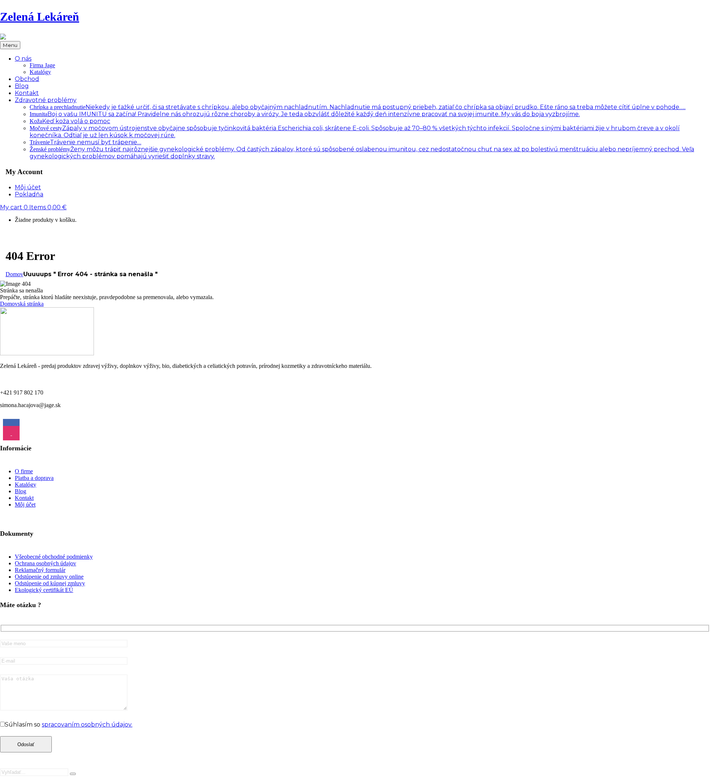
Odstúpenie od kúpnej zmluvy (50, 583)
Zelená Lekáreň (39, 16)
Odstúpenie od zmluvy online (49, 576)
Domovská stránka (22, 304)
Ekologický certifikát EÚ (44, 590)
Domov (14, 274)
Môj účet (25, 504)
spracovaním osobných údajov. (87, 724)
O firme (24, 471)
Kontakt (24, 498)
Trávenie (85, 142)
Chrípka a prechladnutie (358, 107)
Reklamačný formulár (40, 570)
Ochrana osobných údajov (45, 563)
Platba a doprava (34, 478)
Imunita (305, 114)
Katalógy (40, 72)
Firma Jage (42, 65)
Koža (70, 121)
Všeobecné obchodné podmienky (54, 557)
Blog (20, 491)
